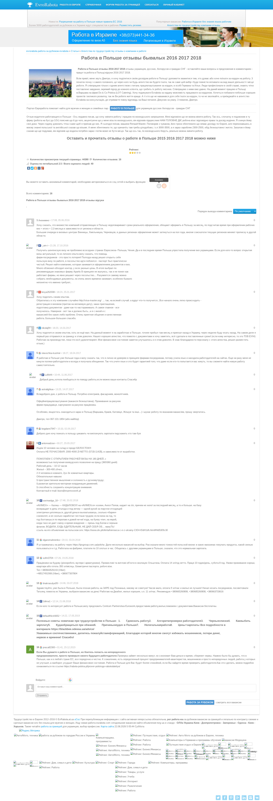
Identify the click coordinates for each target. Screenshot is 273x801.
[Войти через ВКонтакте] (54, 680)
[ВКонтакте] (28, 168)
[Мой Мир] (39, 168)
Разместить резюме (130, 25)
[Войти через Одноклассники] (75, 680)
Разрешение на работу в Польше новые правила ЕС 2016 (90, 21)
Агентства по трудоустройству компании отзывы (193, 25)
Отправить (42, 695)
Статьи (75, 51)
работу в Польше (123, 108)
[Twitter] (32, 168)
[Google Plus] (42, 168)
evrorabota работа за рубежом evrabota (47, 51)
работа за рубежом (200, 702)
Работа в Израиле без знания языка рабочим (206, 21)
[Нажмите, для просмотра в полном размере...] (77, 69)
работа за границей (51, 726)
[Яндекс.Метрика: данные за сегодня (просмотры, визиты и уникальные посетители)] (29, 730)
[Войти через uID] (48, 680)
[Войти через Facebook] (59, 680)
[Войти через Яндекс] (64, 680)
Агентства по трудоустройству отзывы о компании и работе (113, 51)
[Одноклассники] (35, 168)
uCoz (77, 719)
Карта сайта (107, 726)
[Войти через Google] (70, 680)
